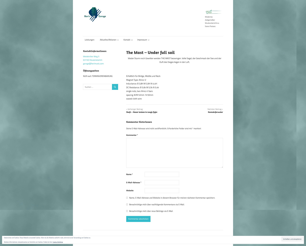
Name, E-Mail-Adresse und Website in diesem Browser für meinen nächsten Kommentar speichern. (172, 197)
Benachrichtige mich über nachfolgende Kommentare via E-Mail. (157, 204)
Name (129, 174)
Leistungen (89, 39)
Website (130, 190)
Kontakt (126, 39)
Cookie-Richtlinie (58, 242)
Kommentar (132, 135)
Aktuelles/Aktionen (108, 39)
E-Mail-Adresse (133, 182)
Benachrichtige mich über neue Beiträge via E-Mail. (151, 211)
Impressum (142, 39)
